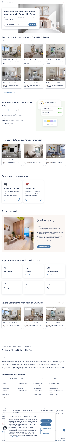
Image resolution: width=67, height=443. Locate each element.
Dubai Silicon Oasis (38, 390)
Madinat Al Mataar (53, 394)
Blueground (4, 346)
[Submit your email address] (64, 430)
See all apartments (8, 92)
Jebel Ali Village (5, 394)
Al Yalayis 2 (52, 385)
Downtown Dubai (37, 388)
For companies (15, 412)
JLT (18, 394)
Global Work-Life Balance (59, 411)
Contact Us (4, 418)
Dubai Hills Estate (17, 346)
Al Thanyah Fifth (37, 385)
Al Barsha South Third (54, 383)
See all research (59, 413)
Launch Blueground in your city (46, 410)
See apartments (7, 274)
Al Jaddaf (4, 385)
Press (3, 414)
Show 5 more (4, 397)
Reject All (45, 424)
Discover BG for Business (11, 199)
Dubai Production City (22, 390)
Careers (3, 412)
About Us (4, 410)
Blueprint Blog (5, 416)
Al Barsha (4, 383)
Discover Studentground (33, 199)
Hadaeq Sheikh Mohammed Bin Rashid (56, 391)
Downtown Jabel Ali (53, 388)
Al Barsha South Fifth (22, 383)
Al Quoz (19, 385)
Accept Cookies (46, 421)
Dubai (10, 346)
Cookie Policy (15, 437)
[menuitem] (24, 357)
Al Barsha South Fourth (38, 383)
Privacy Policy (4, 440)
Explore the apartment (44, 246)
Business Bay (20, 388)
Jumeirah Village (37, 394)
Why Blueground (16, 410)
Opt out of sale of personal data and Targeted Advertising (46, 431)
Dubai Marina (5, 390)
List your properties (27, 410)
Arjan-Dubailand (5, 388)
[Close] (52, 415)
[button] (5, 428)
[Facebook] (3, 432)
